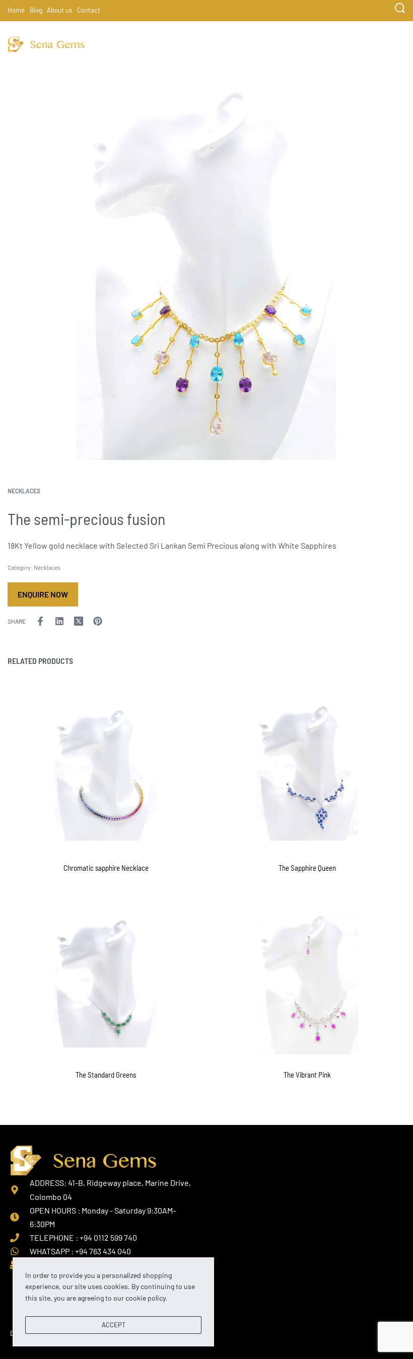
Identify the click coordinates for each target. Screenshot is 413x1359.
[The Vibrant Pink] (307, 977)
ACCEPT (113, 1325)
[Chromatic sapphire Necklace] (106, 771)
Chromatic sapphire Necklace (106, 867)
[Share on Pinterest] (97, 621)
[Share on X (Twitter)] (78, 621)
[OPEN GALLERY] (206, 264)
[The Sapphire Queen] (307, 771)
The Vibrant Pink (307, 1074)
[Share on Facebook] (40, 621)
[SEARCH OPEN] (399, 8)
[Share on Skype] (116, 621)
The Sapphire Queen (307, 867)
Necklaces (24, 490)
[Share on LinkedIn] (59, 621)
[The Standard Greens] (106, 977)
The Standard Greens (106, 1074)
